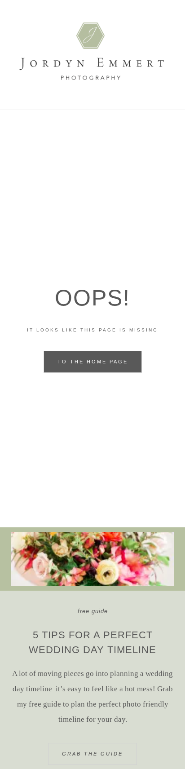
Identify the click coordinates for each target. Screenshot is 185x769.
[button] (92, 122)
